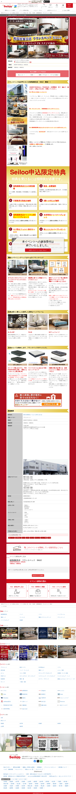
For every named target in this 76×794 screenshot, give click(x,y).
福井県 (30, 783)
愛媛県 (66, 786)
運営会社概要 (16, 767)
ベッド (21, 614)
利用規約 (39, 767)
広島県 (48, 786)
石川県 (24, 783)
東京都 (65, 781)
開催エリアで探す (6, 779)
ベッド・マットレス (24, 670)
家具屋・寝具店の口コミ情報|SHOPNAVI (14, 776)
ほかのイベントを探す (38, 575)
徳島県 (54, 786)
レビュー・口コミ (38, 10)
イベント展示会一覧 (24, 12)
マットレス (22, 617)
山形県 (29, 781)
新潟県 (12, 783)
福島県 (21, 726)
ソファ (40, 614)
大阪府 (11, 786)
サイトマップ (39, 769)
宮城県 (33, 12)
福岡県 (11, 788)
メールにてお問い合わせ (36, 414)
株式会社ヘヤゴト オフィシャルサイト (13, 774)
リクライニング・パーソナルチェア (47, 676)
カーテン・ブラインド (44, 679)
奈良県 (23, 786)
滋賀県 (66, 783)
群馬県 (47, 781)
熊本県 (29, 788)
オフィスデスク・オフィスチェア (27, 676)
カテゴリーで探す (23, 779)
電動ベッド (41, 670)
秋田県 (59, 723)
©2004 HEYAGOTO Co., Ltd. (38, 793)
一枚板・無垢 (23, 681)
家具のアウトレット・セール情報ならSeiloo (10, 12)
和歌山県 (30, 786)
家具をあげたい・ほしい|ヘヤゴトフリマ (60, 776)
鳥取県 (36, 786)
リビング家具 (23, 673)
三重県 (60, 783)
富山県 (18, 783)
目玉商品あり (42, 667)
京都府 (5, 786)
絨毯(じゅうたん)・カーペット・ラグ (66, 679)
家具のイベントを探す (10, 10)
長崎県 (23, 788)
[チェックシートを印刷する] (38, 400)
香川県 (60, 786)
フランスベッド (61, 617)
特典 (32, 75)
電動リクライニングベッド (45, 617)
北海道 (5, 781)
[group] (9, 633)
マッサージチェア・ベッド (64, 676)
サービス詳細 (54, 75)
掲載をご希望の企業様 (29, 767)
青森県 (11, 781)
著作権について (62, 767)
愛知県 (54, 783)
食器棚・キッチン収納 (63, 673)
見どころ (20, 75)
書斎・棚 (22, 679)
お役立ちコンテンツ (52, 10)
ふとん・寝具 (61, 670)
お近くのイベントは (38, 250)
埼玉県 (53, 781)
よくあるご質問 (66, 10)
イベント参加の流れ (24, 10)
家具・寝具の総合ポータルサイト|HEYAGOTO (38, 774)
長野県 (36, 783)
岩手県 (21, 723)
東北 (30, 12)
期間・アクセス (43, 75)
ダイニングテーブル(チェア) (45, 673)
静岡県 (48, 783)
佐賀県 (17, 788)
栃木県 (41, 781)
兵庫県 (17, 786)
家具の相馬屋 (26, 414)
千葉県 (59, 781)
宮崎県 (35, 788)
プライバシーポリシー (50, 767)
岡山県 (42, 786)
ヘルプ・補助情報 (8, 769)
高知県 (5, 788)
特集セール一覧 (29, 769)
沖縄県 (41, 788)
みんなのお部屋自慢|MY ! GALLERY (37, 776)
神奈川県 (5, 783)
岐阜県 (42, 783)
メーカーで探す (14, 779)
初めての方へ (69, 5)
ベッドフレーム (61, 614)
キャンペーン (19, 769)
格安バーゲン (23, 667)
